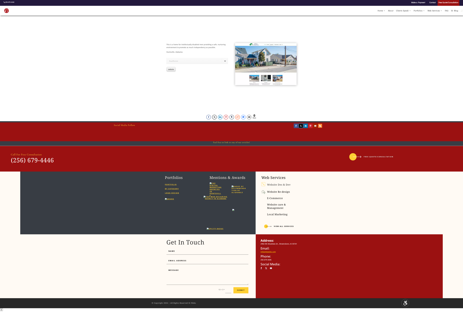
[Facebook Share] (208, 117)
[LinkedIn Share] (220, 117)
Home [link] (380, 11)
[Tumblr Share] (231, 117)
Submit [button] (241, 290)
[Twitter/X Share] (214, 117)
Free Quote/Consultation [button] (378, 157)
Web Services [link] (434, 11)
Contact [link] (432, 3)
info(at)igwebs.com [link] (268, 252)
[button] (296, 126)
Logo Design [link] (172, 193)
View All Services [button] (284, 226)
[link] (12, 10)
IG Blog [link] (454, 11)
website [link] (171, 69)
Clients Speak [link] (402, 11)
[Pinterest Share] (226, 117)
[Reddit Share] (237, 117)
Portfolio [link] (171, 184)
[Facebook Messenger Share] (243, 117)
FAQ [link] (446, 11)
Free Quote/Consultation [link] (448, 3)
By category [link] (172, 189)
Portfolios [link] (418, 11)
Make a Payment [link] (418, 3)
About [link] (390, 11)
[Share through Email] (249, 117)
